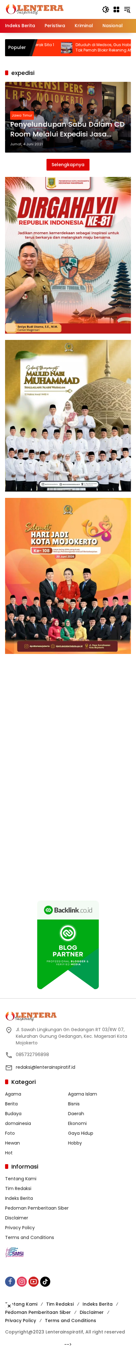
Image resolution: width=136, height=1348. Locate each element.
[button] (105, 9)
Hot (9, 1153)
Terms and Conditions (29, 1237)
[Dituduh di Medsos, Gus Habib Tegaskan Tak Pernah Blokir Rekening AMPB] (35, 47)
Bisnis (74, 1104)
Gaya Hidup (80, 1133)
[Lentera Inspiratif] (34, 9)
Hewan (12, 1143)
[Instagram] (22, 1282)
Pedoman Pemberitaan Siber (37, 1208)
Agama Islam (82, 1094)
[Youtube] (33, 1282)
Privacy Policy (20, 1227)
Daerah (76, 1113)
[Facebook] (10, 1282)
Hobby (75, 1143)
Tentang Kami (20, 1179)
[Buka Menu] (116, 9)
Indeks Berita (19, 1198)
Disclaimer (16, 1218)
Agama (13, 1094)
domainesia (18, 1123)
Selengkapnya (68, 164)
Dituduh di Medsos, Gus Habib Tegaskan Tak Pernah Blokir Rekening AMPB (84, 47)
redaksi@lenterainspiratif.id (45, 1067)
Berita (11, 1104)
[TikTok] (45, 1282)
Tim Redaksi (18, 1188)
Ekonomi (77, 1123)
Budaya (13, 1113)
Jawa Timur (22, 115)
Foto (10, 1133)
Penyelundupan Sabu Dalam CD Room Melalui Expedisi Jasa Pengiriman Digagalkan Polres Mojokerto (67, 129)
